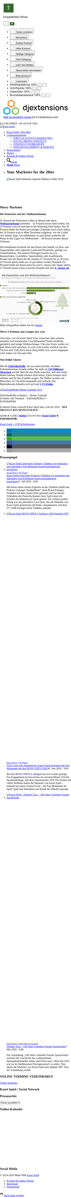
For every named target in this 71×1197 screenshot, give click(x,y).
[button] (9, 430)
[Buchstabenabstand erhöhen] (48, 95)
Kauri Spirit (33, 1175)
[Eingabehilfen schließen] (12, 24)
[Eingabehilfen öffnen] (8, 8)
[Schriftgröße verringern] (34, 88)
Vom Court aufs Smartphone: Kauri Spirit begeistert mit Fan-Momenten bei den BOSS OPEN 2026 (38, 767)
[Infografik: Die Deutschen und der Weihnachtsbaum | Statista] (35, 322)
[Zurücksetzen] (6, 23)
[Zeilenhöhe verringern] (33, 92)
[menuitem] (39, 132)
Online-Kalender (9, 1083)
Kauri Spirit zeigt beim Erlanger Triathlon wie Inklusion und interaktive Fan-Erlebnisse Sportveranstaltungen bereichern (38, 478)
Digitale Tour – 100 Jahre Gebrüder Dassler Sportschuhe (36, 1046)
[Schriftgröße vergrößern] (39, 88)
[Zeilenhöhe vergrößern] (38, 92)
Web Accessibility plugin (17, 117)
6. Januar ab (62, 268)
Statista (38, 325)
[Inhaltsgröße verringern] (40, 85)
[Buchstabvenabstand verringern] (43, 95)
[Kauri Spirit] (7, 126)
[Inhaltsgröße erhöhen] (45, 85)
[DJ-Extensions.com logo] (35, 114)
